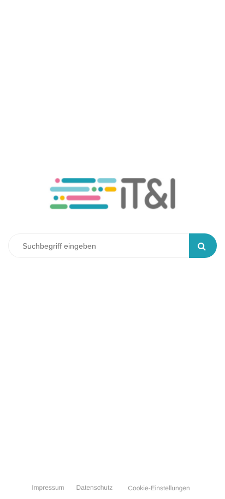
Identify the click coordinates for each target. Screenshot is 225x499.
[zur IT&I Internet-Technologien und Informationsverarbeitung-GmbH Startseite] (112, 201)
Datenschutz (94, 487)
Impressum (48, 487)
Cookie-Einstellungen (159, 488)
